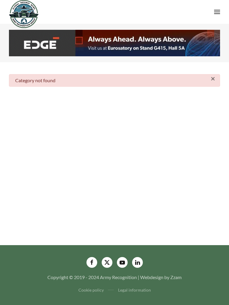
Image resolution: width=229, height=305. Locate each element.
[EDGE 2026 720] (114, 42)
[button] (217, 12)
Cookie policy (91, 289)
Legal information (134, 289)
